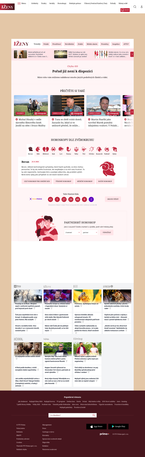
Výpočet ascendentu (106, 404)
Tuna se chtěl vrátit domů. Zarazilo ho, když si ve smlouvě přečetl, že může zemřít (67, 124)
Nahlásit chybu (21, 449)
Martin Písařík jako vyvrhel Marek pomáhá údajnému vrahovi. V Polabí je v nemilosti (102, 124)
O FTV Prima (20, 425)
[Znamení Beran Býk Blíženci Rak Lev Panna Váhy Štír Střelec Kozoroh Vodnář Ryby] (72, 232)
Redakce (45, 446)
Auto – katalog (122, 401)
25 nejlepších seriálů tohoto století (27, 356)
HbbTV (18, 435)
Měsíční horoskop (84, 181)
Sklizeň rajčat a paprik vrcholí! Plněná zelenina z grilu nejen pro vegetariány (86, 359)
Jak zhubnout (23, 401)
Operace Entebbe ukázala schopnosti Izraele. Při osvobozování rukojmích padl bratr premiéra (87, 318)
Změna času (71, 401)
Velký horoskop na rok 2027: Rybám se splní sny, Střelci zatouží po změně (77, 54)
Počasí (84, 401)
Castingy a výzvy (48, 432)
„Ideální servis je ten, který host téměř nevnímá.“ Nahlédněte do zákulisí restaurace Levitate (115, 328)
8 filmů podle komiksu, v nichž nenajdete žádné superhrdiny (26, 369)
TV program (61, 401)
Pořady (113, 3)
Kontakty (45, 435)
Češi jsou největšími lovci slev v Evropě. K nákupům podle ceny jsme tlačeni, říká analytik (26, 317)
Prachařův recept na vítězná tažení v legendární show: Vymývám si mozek (57, 306)
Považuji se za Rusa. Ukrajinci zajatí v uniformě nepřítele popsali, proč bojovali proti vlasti (27, 306)
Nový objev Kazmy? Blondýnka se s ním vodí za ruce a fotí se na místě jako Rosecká (57, 381)
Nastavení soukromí (49, 449)
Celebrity (34, 3)
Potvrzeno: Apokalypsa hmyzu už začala (86, 305)
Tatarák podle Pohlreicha (61, 404)
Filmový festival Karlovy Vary (95, 3)
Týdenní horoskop (63, 181)
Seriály (52, 3)
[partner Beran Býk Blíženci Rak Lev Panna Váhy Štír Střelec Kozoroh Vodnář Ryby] (90, 232)
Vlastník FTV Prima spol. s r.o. (26, 446)
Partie (79, 401)
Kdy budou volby (94, 401)
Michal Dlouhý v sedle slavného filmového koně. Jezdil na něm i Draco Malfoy (30, 122)
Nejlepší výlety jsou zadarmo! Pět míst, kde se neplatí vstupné (87, 380)
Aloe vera (75, 404)
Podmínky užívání (22, 439)
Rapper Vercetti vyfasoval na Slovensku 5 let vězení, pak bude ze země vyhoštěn (57, 370)
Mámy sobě (123, 3)
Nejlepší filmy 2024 (35, 401)
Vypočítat (107, 232)
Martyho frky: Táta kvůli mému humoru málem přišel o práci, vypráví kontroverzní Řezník (56, 359)
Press (44, 428)
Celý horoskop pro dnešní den (37, 181)
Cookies (19, 442)
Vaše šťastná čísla (71, 194)
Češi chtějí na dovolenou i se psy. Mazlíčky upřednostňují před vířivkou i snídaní (86, 370)
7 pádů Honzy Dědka (24, 404)
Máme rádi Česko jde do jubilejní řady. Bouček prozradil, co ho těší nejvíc (56, 328)
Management (47, 425)
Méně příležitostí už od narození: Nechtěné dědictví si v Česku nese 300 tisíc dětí (38, 55)
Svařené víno (46, 404)
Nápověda (46, 442)
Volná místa (20, 428)
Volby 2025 (36, 404)
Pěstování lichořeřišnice (88, 404)
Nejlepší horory (49, 401)
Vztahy (43, 3)
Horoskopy (62, 3)
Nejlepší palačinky (66, 407)
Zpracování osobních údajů (52, 439)
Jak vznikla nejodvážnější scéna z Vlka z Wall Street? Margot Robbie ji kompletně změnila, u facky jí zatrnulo (27, 382)
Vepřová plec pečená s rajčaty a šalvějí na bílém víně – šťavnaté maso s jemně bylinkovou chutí (115, 317)
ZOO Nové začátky (108, 401)
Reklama (19, 432)
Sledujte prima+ (75, 3)
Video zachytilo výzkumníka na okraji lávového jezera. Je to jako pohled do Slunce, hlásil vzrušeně (87, 328)
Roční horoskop (105, 181)
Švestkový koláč (79, 407)
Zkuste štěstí (112, 199)
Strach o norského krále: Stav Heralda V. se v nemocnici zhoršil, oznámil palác (27, 328)
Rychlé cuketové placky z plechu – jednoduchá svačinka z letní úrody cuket (116, 306)
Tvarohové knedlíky (121, 404)
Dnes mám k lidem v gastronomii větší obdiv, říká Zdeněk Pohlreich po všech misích (57, 317)
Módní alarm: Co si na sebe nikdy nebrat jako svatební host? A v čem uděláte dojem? (119, 55)
